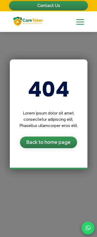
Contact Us (48, 5)
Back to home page (48, 142)
